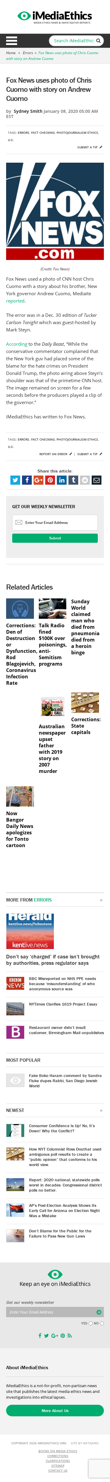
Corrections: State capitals (85, 726)
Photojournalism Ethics (77, 132)
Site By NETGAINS (85, 1443)
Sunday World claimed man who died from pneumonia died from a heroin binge (85, 627)
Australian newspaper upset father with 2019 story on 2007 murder (52, 748)
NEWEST (15, 1110)
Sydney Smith (28, 111)
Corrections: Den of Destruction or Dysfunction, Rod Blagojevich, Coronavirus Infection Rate (20, 654)
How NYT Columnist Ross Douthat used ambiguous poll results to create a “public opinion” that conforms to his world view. (65, 1156)
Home (11, 52)
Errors (28, 52)
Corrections (57, 1456)
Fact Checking (43, 132)
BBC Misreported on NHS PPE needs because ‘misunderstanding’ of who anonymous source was (62, 984)
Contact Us (58, 1470)
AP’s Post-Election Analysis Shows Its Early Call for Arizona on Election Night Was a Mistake (64, 1210)
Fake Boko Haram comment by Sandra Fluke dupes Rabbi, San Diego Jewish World (65, 1081)
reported (15, 301)
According (16, 344)
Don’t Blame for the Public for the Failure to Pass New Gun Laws (60, 1233)
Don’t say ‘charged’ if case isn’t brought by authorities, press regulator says (53, 959)
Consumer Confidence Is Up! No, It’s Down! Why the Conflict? (62, 1128)
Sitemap (57, 1465)
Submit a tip (87, 147)
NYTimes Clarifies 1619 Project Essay (63, 1004)
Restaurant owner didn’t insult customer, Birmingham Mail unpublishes (66, 1030)
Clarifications (58, 1461)
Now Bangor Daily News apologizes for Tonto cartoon (19, 829)
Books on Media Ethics (57, 1451)
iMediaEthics (55, 16)
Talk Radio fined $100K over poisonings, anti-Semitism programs (53, 644)
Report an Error (53, 454)
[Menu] (11, 40)
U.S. (11, 140)
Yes (84, 1323)
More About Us (55, 1410)
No (96, 1323)
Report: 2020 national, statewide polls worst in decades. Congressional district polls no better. (65, 1185)
